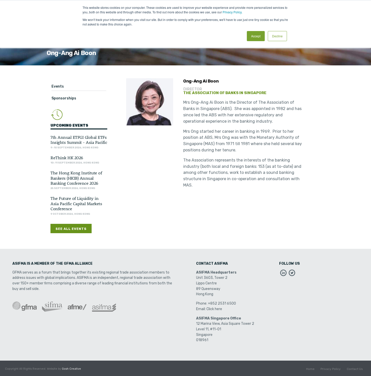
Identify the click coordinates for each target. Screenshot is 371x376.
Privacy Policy (331, 369)
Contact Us (355, 369)
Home (310, 369)
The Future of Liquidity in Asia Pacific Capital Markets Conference (76, 203)
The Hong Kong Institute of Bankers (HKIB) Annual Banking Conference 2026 (76, 178)
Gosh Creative (71, 368)
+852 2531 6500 (222, 303)
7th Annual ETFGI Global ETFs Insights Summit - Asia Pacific (78, 139)
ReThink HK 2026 (66, 157)
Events (57, 86)
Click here (214, 309)
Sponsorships (63, 98)
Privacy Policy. (232, 12)
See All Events (71, 229)
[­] (283, 274)
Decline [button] (277, 36)
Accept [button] (255, 36)
